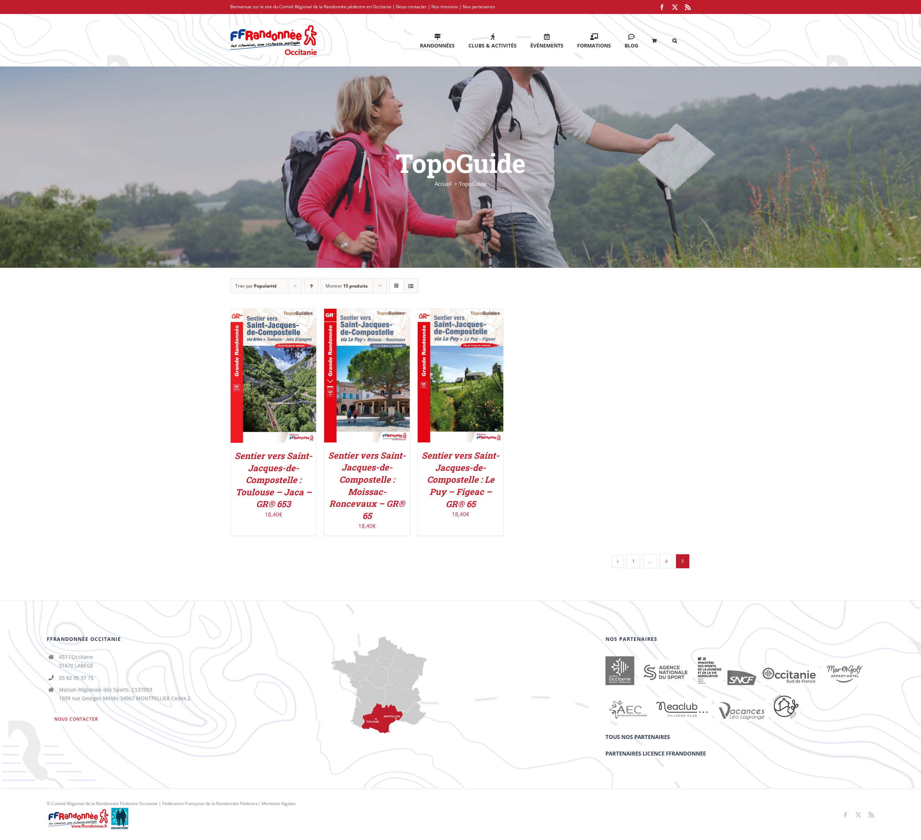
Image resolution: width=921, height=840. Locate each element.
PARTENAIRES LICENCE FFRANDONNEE (655, 753)
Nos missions (444, 7)
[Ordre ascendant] (311, 286)
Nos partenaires (479, 7)
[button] (674, 40)
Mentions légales (279, 803)
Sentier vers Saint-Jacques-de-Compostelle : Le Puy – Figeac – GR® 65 (460, 479)
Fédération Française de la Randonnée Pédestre (210, 803)
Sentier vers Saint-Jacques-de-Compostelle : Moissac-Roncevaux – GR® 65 (367, 486)
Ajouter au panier (268, 373)
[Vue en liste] (411, 286)
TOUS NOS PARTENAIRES (637, 736)
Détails (273, 381)
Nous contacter (411, 7)
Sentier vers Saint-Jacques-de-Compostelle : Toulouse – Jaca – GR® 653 (273, 480)
